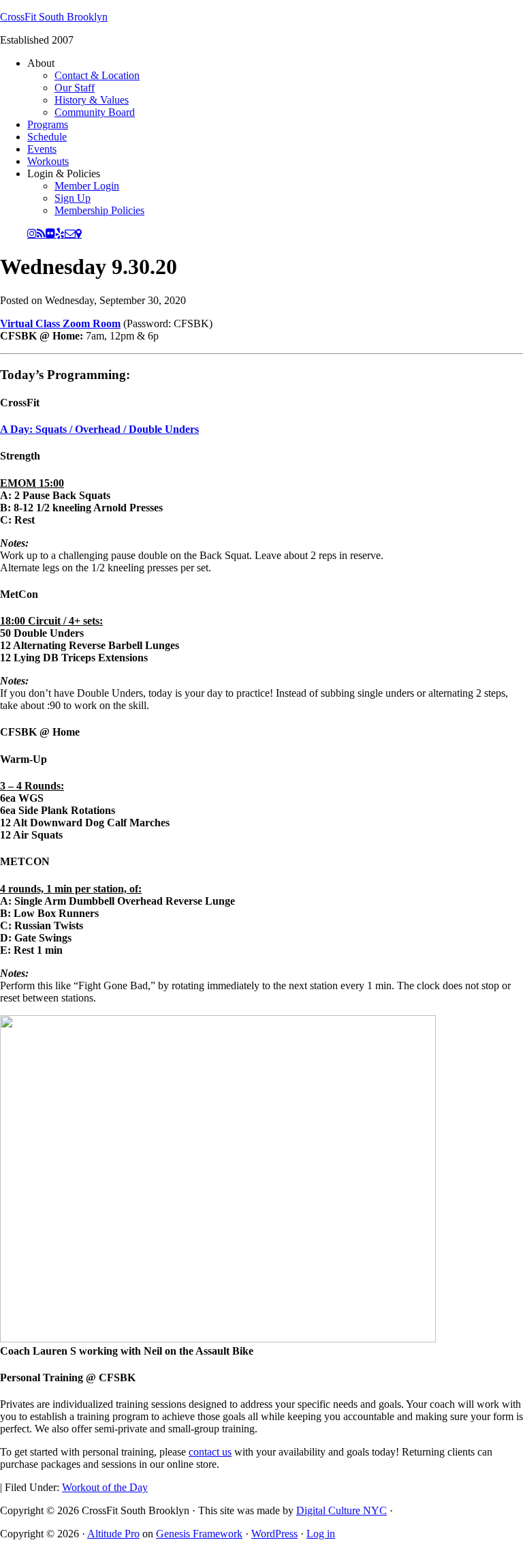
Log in (320, 1533)
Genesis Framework (199, 1533)
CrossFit (19, 402)
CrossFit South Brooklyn (54, 16)
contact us (210, 1452)
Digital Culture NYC (341, 1510)
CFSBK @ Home (40, 732)
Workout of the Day (105, 1487)
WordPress (274, 1533)
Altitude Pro (113, 1533)
